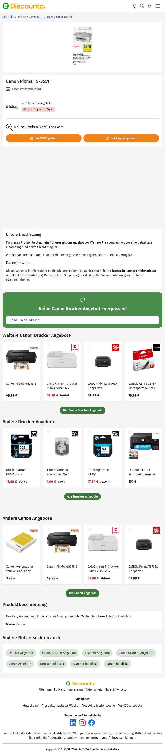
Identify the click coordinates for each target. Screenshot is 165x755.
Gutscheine (31, 705)
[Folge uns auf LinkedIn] (73, 722)
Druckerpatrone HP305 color (16, 472)
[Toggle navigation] (157, 6)
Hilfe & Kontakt (115, 689)
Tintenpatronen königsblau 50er (58, 472)
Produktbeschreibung (26, 89)
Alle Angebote (83, 410)
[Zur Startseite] (26, 6)
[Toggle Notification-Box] (134, 6)
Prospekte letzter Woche (98, 705)
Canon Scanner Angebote (136, 653)
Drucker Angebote (21, 653)
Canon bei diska (117, 664)
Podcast (59, 689)
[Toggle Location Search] (149, 6)
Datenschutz (93, 689)
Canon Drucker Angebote (59, 653)
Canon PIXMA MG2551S (21, 384)
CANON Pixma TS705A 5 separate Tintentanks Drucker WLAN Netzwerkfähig (102, 386)
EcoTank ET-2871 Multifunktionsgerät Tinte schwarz (141, 472)
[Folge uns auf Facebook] (91, 722)
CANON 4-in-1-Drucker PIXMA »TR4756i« (62, 386)
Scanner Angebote (97, 653)
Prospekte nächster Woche (60, 705)
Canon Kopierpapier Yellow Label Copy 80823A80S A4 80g (19, 569)
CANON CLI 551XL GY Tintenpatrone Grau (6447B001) (142, 386)
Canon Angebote (20, 664)
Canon (20, 624)
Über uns (45, 689)
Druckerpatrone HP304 (98, 472)
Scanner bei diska (85, 664)
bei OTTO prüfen (45, 138)
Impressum (75, 689)
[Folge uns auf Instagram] (82, 722)
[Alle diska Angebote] (12, 107)
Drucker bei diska (52, 664)
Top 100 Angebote (130, 705)
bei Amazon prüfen (123, 138)
